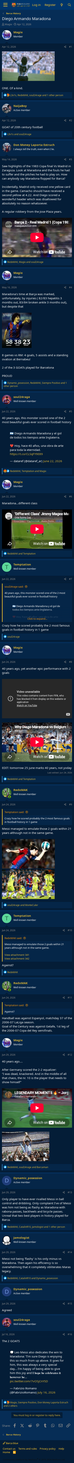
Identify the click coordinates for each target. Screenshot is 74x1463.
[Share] (65, 47)
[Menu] (5, 5)
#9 (70, 804)
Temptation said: (14, 812)
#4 (70, 287)
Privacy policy (48, 1448)
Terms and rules (27, 1448)
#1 (70, 46)
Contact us (9, 1448)
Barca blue (11, 1443)
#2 (70, 120)
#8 (70, 662)
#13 (70, 1192)
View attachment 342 (17, 958)
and (19, 134)
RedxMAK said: (13, 938)
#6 (70, 496)
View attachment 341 (17, 955)
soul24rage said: (14, 586)
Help (61, 1448)
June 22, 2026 (52, 461)
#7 (70, 579)
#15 (70, 1303)
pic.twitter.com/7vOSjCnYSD (29, 1381)
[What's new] (61, 4)
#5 (70, 411)
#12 (70, 1054)
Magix (8, 24)
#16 (70, 1334)
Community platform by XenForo (34, 1459)
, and (25, 262)
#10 (70, 930)
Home (6, 1452)
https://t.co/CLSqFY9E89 (26, 454)
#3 (70, 159)
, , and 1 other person (36, 95)
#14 (70, 1252)
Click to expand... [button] (37, 618)
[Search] (69, 4)
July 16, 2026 (46, 1392)
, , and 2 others (36, 1404)
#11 (70, 997)
